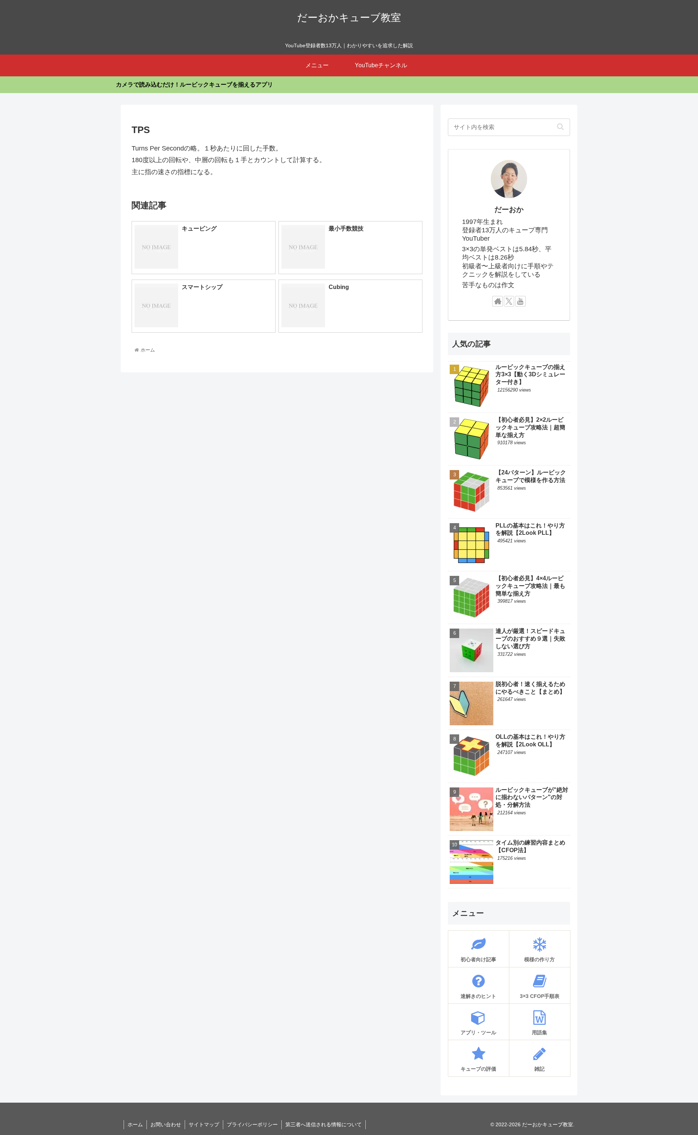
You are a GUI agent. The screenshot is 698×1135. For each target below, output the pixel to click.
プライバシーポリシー (252, 1124)
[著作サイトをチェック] (497, 301)
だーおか (509, 209)
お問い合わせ (166, 1124)
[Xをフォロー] (509, 301)
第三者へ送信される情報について (323, 1124)
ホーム (135, 1124)
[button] (560, 126)
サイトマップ (204, 1124)
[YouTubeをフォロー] (520, 301)
